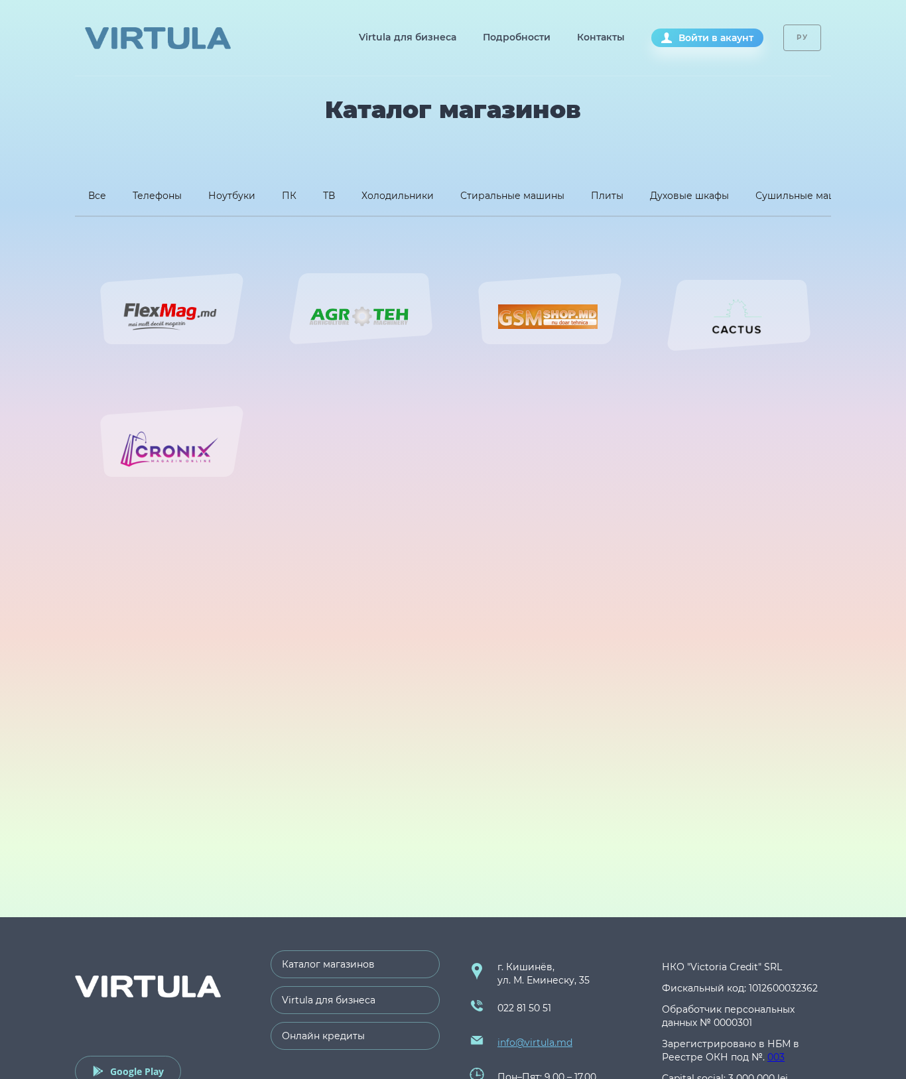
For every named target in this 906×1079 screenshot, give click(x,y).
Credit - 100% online (158, 37)
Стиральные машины (512, 196)
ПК (289, 196)
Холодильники (397, 196)
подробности (516, 37)
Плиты (607, 196)
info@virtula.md (534, 1042)
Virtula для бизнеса (407, 37)
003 (776, 1057)
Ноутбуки (231, 196)
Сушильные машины (806, 196)
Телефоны (157, 196)
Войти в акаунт (716, 38)
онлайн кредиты (323, 1036)
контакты (601, 37)
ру (802, 37)
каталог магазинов (328, 964)
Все (97, 196)
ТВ (329, 196)
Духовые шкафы (689, 196)
